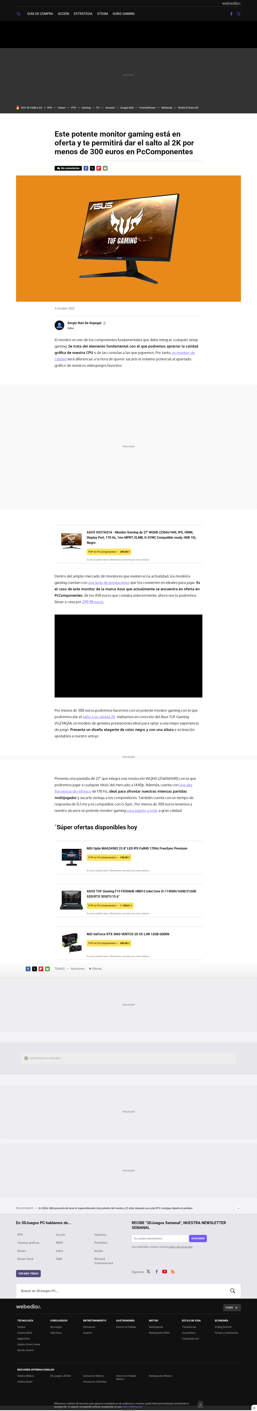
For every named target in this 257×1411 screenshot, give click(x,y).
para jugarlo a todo (142, 810)
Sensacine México (93, 1375)
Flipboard (98, 168)
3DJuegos (56, 1326)
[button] (86, 323)
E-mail (105, 168)
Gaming (86, 107)
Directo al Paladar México (126, 1377)
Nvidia (98, 1251)
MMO (59, 1243)
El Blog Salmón (223, 1326)
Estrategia (83, 14)
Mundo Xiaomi (25, 1350)
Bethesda (166, 107)
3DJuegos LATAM (60, 1375)
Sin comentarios (70, 168)
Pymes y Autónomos (226, 1332)
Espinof (87, 1332)
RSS (173, 1271)
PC (98, 107)
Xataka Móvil (24, 1332)
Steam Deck (25, 1259)
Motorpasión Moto (159, 1332)
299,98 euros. (93, 602)
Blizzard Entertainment (103, 1261)
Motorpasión (156, 1326)
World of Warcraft (188, 107)
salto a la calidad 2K (99, 717)
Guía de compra (40, 14)
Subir (229, 1307)
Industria (100, 1235)
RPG (49, 107)
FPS (73, 107)
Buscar (232, 1291)
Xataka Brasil (24, 1381)
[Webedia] (231, 3)
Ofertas (97, 969)
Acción (63, 14)
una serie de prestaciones (109, 582)
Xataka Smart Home (28, 1344)
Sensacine (89, 1326)
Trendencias (189, 1326)
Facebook (231, 13)
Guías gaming (124, 14)
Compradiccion (190, 1338)
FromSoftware (147, 107)
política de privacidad (180, 1246)
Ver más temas (28, 1273)
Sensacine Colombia (94, 1381)
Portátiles (100, 1243)
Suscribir (198, 1238)
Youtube (164, 1271)
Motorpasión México (160, 1375)
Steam (102, 14)
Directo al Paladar (126, 1326)
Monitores (78, 969)
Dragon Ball (127, 107)
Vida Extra (55, 1332)
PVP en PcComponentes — (109, 551)
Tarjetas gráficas (28, 1243)
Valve (59, 1251)
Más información (132, 1406)
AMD (59, 1259)
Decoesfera (188, 1332)
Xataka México (25, 1375)
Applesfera (23, 1338)
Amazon (110, 107)
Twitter (238, 13)
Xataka (21, 1326)
